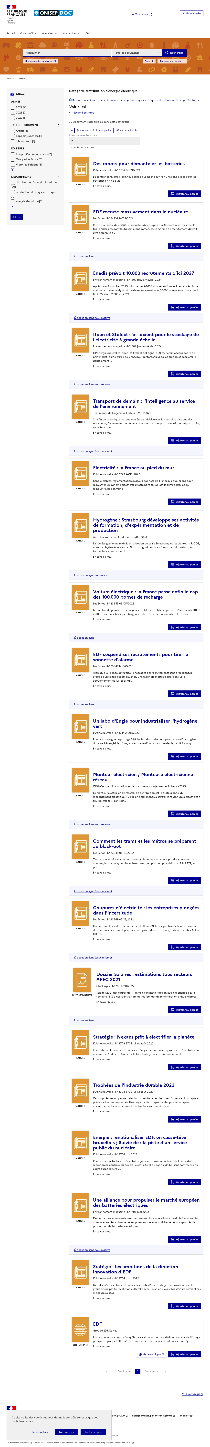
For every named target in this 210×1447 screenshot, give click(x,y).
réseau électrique (83, 113)
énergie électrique (144, 100)
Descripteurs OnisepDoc (87, 100)
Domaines (112, 100)
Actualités (47, 33)
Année (15, 102)
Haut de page (194, 1394)
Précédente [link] (124, 1371)
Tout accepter (93, 1432)
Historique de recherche (38, 61)
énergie (125, 100)
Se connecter (193, 13)
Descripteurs (21, 177)
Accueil (11, 33)
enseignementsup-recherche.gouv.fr (152, 1415)
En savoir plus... (102, 186)
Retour (22, 78)
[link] (107, 1371)
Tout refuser (66, 1432)
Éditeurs (17, 148)
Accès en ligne (152, 1354)
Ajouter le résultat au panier (95, 130)
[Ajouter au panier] (173, 194)
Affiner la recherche (127, 130)
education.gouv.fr (115, 1415)
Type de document (24, 125)
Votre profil (26, 33)
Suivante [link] (150, 1371)
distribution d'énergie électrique (179, 100)
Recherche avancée (170, 61)
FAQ (87, 33)
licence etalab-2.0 (123, 1442)
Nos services (69, 33)
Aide (147, 61)
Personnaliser (40, 1432)
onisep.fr (184, 1415)
